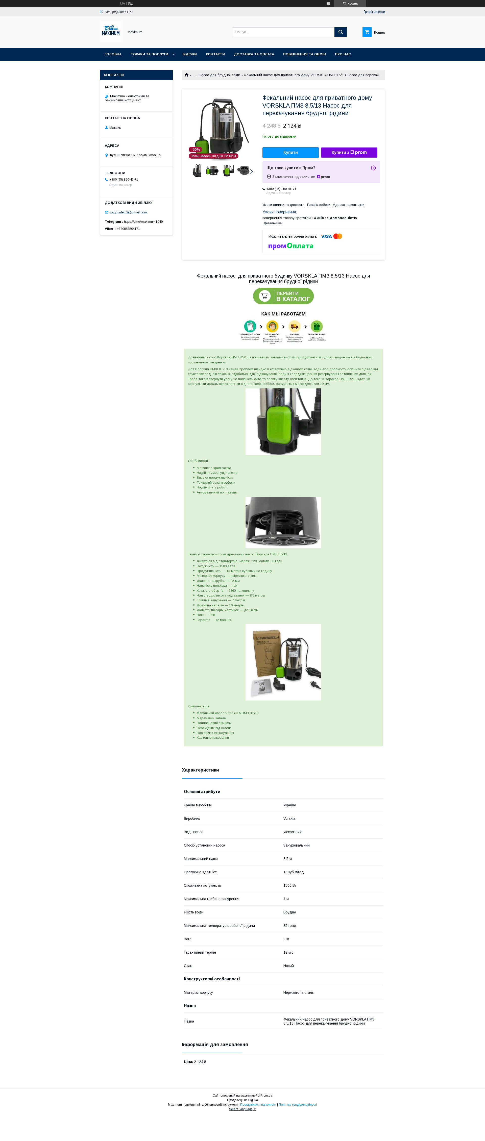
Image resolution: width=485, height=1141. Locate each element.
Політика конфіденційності (298, 1104)
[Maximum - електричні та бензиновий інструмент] (111, 41)
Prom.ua (266, 1095)
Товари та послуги (149, 54)
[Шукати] (340, 32)
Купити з (340, 152)
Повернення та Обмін (304, 54)
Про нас (343, 54)
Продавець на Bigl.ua (242, 1100)
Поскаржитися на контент (258, 1104)
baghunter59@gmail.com (128, 212)
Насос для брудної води (219, 75)
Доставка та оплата (254, 54)
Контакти (215, 54)
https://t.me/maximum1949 (143, 222)
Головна (113, 54)
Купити (290, 152)
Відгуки (189, 54)
